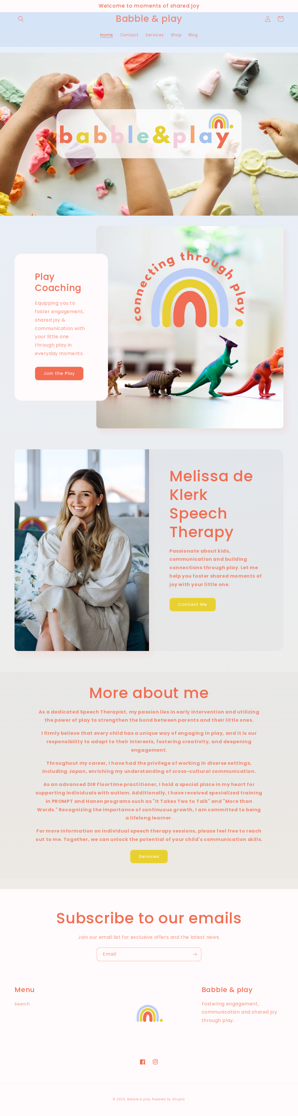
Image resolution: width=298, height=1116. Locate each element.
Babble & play (139, 1099)
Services (149, 856)
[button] (21, 19)
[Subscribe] (194, 954)
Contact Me (192, 604)
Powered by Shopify (168, 1099)
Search (22, 1004)
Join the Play (59, 373)
